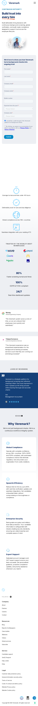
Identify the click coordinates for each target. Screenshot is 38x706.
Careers (4, 611)
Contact (4, 615)
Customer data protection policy (11, 674)
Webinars (4, 634)
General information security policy (12, 677)
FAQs (3, 664)
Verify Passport (6, 657)
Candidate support (7, 654)
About (3, 605)
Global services (6, 641)
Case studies (5, 631)
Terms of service (7, 680)
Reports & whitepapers (8, 628)
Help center (5, 661)
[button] (34, 3)
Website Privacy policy (8, 687)
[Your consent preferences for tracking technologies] (35, 703)
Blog (3, 624)
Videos (4, 638)
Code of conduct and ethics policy (12, 683)
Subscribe (5, 644)
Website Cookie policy (8, 690)
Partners (4, 608)
